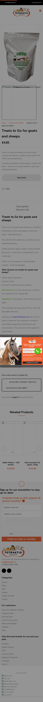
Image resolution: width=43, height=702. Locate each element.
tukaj (34, 360)
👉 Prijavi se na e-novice (32, 362)
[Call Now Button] (37, 351)
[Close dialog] (42, 338)
